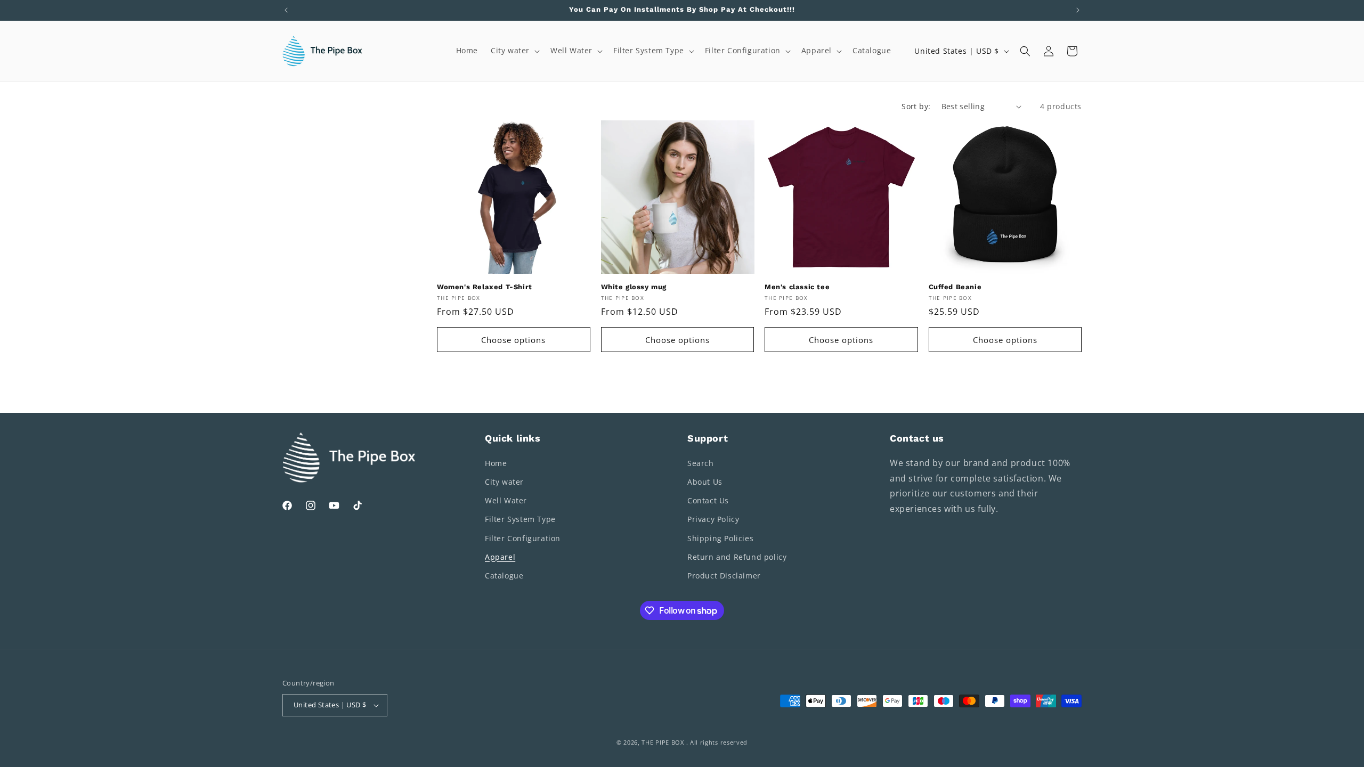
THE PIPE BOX (663, 742)
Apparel (500, 557)
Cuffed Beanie (955, 287)
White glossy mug (634, 287)
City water (504, 482)
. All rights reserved (717, 742)
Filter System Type (520, 519)
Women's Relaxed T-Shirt (484, 287)
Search (700, 463)
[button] (514, 50)
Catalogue (504, 575)
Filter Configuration (523, 538)
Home (496, 463)
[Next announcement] (1078, 10)
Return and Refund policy (736, 557)
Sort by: (916, 106)
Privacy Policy (713, 519)
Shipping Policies (720, 538)
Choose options (513, 339)
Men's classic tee (797, 287)
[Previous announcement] (286, 10)
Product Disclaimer (724, 575)
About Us (704, 482)
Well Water (506, 500)
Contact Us (708, 500)
